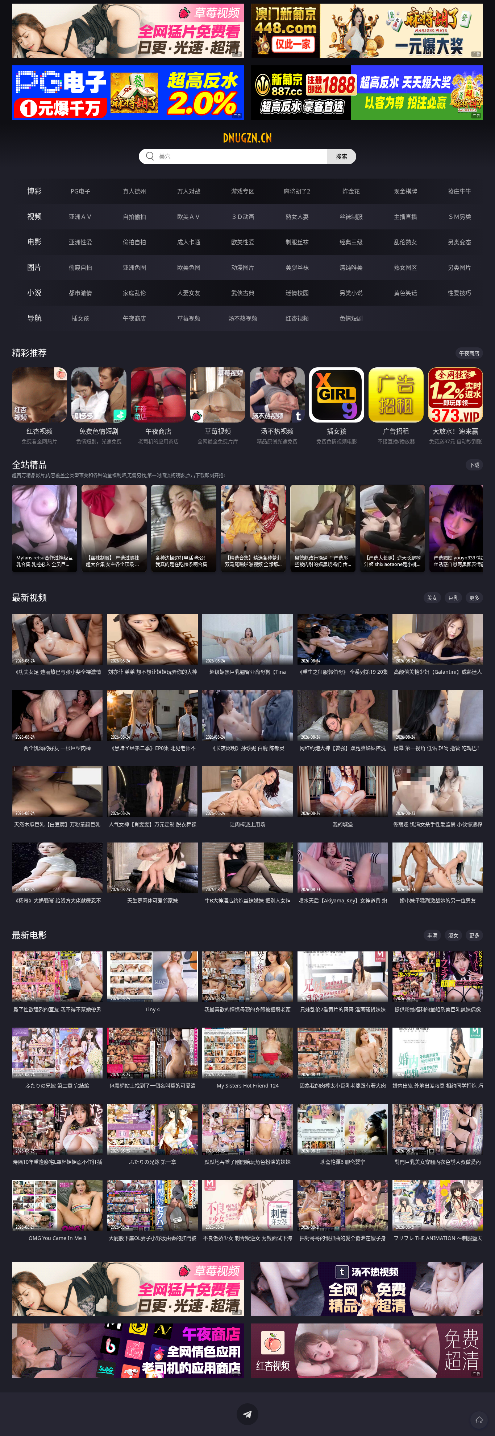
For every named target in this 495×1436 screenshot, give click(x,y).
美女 (432, 597)
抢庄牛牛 (459, 191)
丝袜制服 (351, 217)
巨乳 (453, 597)
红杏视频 (297, 318)
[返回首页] (479, 1420)
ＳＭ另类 (459, 217)
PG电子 (80, 191)
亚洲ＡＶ (80, 217)
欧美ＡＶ (188, 217)
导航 (34, 318)
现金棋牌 (405, 191)
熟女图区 (405, 268)
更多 (474, 597)
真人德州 (134, 191)
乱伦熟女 (405, 242)
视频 (34, 216)
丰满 (432, 935)
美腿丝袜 (297, 268)
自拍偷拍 (134, 217)
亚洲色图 (134, 268)
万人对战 (188, 191)
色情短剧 (351, 318)
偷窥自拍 (80, 268)
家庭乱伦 (134, 293)
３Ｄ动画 (242, 217)
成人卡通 (188, 242)
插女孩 (80, 318)
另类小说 (351, 293)
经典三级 (351, 242)
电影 (34, 242)
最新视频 (29, 597)
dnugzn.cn (247, 138)
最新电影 (29, 935)
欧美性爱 (242, 242)
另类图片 (459, 268)
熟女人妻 (297, 217)
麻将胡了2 (297, 191)
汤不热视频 (242, 318)
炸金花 (351, 191)
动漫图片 (242, 268)
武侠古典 (242, 293)
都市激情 (80, 293)
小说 (34, 293)
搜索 (342, 156)
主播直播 (405, 217)
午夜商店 (134, 318)
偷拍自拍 (134, 242)
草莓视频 (188, 318)
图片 (34, 267)
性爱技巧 (459, 293)
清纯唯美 (351, 268)
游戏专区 (242, 191)
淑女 (453, 935)
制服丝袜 (297, 242)
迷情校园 (297, 293)
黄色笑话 (405, 293)
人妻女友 (188, 293)
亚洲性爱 (80, 242)
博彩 (34, 191)
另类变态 (459, 242)
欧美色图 (188, 268)
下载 (474, 464)
